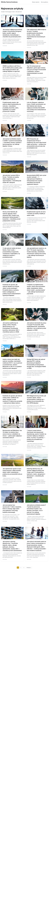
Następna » (29, 567)
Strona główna (44, 2)
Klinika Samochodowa (9, 2)
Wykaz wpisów (35, 2)
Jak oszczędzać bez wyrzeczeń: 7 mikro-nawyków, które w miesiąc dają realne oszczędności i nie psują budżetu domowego (12, 508)
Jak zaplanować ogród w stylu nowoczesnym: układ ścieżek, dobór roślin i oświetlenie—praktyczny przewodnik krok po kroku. (12, 472)
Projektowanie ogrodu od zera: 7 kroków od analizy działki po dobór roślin (36, 213)
